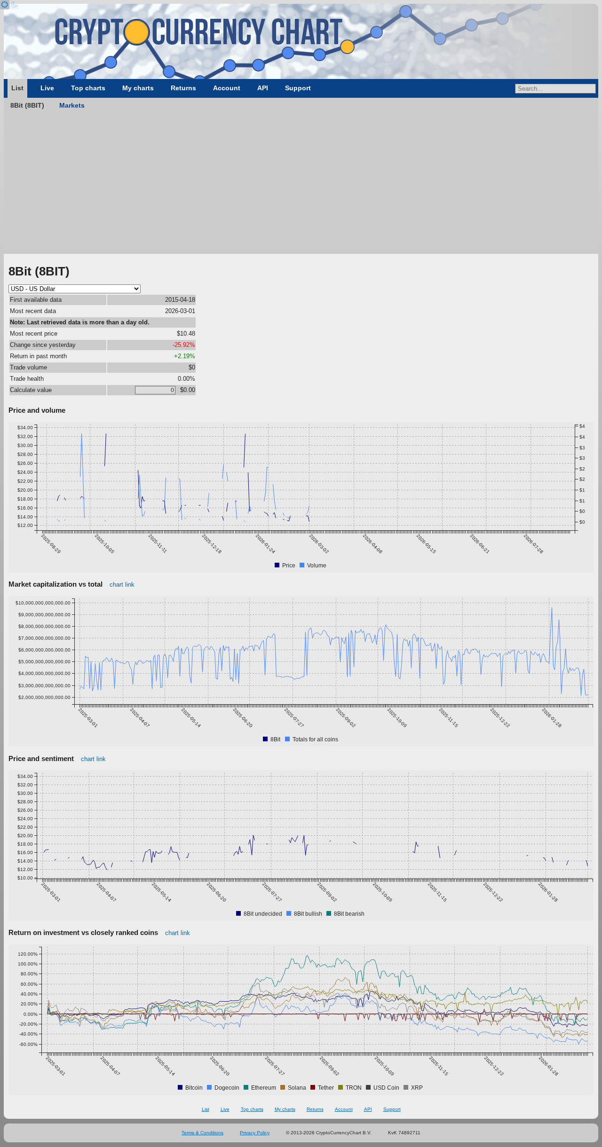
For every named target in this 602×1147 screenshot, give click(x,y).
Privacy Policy (254, 1132)
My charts (138, 88)
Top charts (88, 88)
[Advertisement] (301, 183)
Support (298, 88)
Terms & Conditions (202, 1132)
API (262, 88)
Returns (183, 88)
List (17, 88)
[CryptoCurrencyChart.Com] (301, 41)
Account (226, 88)
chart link (122, 584)
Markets (72, 105)
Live (47, 88)
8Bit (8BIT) (27, 105)
